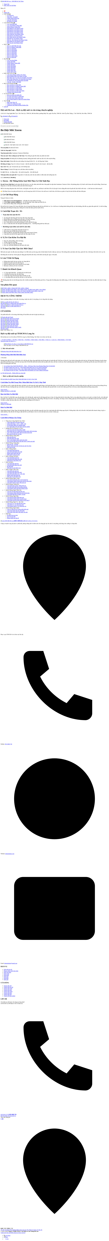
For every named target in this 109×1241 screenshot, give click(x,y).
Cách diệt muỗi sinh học (13, 450)
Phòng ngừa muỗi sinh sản (13, 453)
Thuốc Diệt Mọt (11, 64)
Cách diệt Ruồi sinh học (13, 457)
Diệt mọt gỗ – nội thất (12, 444)
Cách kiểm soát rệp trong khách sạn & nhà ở (18, 500)
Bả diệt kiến (10, 466)
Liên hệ (23, 1232)
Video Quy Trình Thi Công (14, 103)
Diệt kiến (6, 978)
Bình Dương (13, 1230)
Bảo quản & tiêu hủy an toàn (14, 434)
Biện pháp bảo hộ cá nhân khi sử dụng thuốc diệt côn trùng (22, 431)
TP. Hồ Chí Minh (5, 1230)
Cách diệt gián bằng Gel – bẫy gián (16, 474)
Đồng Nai (19, 1230)
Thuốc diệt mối (7, 985)
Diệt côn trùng (7, 972)
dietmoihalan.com (9, 853)
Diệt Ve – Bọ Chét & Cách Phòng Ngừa (17, 40)
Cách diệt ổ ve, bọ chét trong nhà (15, 505)
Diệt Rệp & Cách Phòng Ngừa (15, 38)
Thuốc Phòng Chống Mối (13, 63)
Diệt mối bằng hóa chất (13, 438)
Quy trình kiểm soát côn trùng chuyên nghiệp (18, 426)
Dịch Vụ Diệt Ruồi (12, 51)
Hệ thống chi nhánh (12, 21)
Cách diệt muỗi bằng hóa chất (14, 451)
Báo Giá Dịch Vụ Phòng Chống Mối (16, 86)
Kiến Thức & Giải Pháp (10, 5)
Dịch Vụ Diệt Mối (6, 407)
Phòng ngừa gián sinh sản (13, 475)
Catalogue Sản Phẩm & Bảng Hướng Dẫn (17, 105)
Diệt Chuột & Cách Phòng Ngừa (15, 34)
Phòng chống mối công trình (11, 971)
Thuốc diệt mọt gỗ (8, 987)
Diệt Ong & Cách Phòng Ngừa (15, 43)
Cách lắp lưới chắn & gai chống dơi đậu (17, 487)
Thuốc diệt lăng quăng (9, 996)
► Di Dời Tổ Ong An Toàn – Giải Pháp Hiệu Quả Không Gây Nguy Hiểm (26, 370)
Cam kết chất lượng (12, 19)
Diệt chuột (6, 974)
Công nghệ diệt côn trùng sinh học (15, 422)
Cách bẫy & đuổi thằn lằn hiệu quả (16, 491)
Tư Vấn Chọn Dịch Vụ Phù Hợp (15, 96)
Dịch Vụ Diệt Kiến (12, 53)
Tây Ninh (29, 1230)
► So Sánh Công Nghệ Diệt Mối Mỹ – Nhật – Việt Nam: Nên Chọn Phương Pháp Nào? (29, 366)
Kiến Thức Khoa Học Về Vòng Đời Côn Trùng (19, 79)
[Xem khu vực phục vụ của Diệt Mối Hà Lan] (18, 344)
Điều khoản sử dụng (16, 1232)
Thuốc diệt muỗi (8, 988)
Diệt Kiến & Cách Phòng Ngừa (15, 31)
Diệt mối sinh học (11, 437)
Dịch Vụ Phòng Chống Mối (14, 47)
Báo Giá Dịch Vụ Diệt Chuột (14, 89)
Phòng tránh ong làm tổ (13, 518)
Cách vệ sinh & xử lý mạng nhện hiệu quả (17, 509)
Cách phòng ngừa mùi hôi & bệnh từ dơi (17, 488)
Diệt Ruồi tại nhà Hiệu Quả (14, 460)
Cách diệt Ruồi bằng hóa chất (14, 459)
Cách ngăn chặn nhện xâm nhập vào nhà (17, 512)
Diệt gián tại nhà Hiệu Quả (14, 476)
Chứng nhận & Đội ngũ (13, 18)
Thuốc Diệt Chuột (11, 71)
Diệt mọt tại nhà (11, 447)
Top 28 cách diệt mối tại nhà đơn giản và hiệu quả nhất (21, 441)
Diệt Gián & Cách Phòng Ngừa (15, 32)
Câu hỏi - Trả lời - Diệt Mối (14, 82)
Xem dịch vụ (12, 1116)
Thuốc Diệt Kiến (11, 69)
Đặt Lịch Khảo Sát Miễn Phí (14, 95)
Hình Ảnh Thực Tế (12, 102)
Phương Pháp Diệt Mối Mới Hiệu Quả (13, 354)
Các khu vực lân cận (37, 1230)
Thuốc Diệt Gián (11, 70)
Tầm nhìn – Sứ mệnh (12, 17)
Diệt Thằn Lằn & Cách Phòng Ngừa (16, 37)
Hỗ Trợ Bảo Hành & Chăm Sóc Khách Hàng (18, 99)
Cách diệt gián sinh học (13, 471)
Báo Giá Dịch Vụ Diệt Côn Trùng (15, 90)
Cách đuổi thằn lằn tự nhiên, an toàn (16, 494)
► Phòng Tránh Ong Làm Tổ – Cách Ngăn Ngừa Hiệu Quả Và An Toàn (25, 367)
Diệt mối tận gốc (8, 969)
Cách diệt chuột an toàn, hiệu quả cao (16, 482)
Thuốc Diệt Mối (11, 61)
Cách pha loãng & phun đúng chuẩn (16, 429)
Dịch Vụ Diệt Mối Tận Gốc (14, 46)
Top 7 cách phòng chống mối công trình (17, 440)
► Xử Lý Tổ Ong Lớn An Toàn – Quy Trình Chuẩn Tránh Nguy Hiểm (25, 369)
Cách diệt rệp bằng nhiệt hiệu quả (15, 497)
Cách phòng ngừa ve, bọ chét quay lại (16, 506)
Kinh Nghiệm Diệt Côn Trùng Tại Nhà (17, 76)
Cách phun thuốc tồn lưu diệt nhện (15, 510)
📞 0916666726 (5, 116)
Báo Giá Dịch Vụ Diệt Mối (14, 85)
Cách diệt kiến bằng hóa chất (14, 465)
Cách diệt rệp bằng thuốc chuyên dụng (16, 499)
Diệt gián (6, 976)
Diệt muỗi (6, 975)
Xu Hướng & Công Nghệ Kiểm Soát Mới (17, 80)
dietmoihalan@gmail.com (10, 963)
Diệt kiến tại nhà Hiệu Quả (14, 468)
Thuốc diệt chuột (8, 991)
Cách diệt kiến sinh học (13, 463)
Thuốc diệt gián (8, 990)
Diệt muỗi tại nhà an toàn (13, 454)
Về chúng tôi (10, 15)
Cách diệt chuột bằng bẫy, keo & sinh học (17, 479)
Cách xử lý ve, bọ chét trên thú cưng (16, 503)
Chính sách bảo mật (6, 1232)
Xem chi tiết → (4, 389)
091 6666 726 (8, 744)
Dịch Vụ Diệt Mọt (11, 48)
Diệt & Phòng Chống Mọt (13, 27)
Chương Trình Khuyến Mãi (14, 92)
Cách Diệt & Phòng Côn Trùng (11, 417)
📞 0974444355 (13, 116)
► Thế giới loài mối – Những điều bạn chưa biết (13, 373)
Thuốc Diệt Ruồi (11, 67)
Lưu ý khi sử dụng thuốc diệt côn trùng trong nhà (19, 432)
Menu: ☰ (3, 8)
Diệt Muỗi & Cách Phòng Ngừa (15, 28)
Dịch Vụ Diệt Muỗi (12, 50)
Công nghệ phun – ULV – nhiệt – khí (16, 423)
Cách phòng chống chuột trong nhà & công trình (19, 481)
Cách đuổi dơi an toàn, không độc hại (16, 485)
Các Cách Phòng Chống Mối (14, 25)
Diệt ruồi (6, 979)
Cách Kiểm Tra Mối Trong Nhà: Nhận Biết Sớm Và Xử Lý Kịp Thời (23, 382)
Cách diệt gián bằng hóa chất (14, 472)
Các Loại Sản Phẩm (12, 60)
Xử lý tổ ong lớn (11, 516)
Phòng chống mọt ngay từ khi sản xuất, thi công (19, 446)
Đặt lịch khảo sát (5, 1116)
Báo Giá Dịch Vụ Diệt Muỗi (14, 87)
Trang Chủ (6, 4)
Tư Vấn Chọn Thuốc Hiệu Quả (15, 98)
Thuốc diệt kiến (8, 993)
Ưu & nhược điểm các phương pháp (16, 425)
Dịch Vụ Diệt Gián (12, 54)
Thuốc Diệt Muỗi (11, 66)
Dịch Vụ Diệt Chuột (12, 56)
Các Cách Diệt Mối (12, 24)
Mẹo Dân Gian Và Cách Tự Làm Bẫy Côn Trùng (19, 77)
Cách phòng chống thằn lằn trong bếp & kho (18, 493)
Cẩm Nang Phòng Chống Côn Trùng (16, 74)
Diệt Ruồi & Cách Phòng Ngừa (15, 30)
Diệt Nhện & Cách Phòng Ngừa (15, 41)
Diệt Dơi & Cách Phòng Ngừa (14, 35)
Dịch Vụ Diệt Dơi (11, 57)
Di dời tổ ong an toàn (12, 515)
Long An (24, 1230)
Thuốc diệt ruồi (8, 994)
